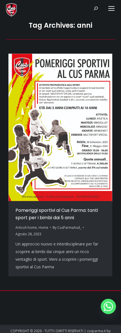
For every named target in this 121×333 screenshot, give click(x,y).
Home (43, 227)
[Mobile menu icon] (111, 8)
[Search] (96, 8)
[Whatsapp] (108, 306)
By (67, 227)
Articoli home (26, 227)
